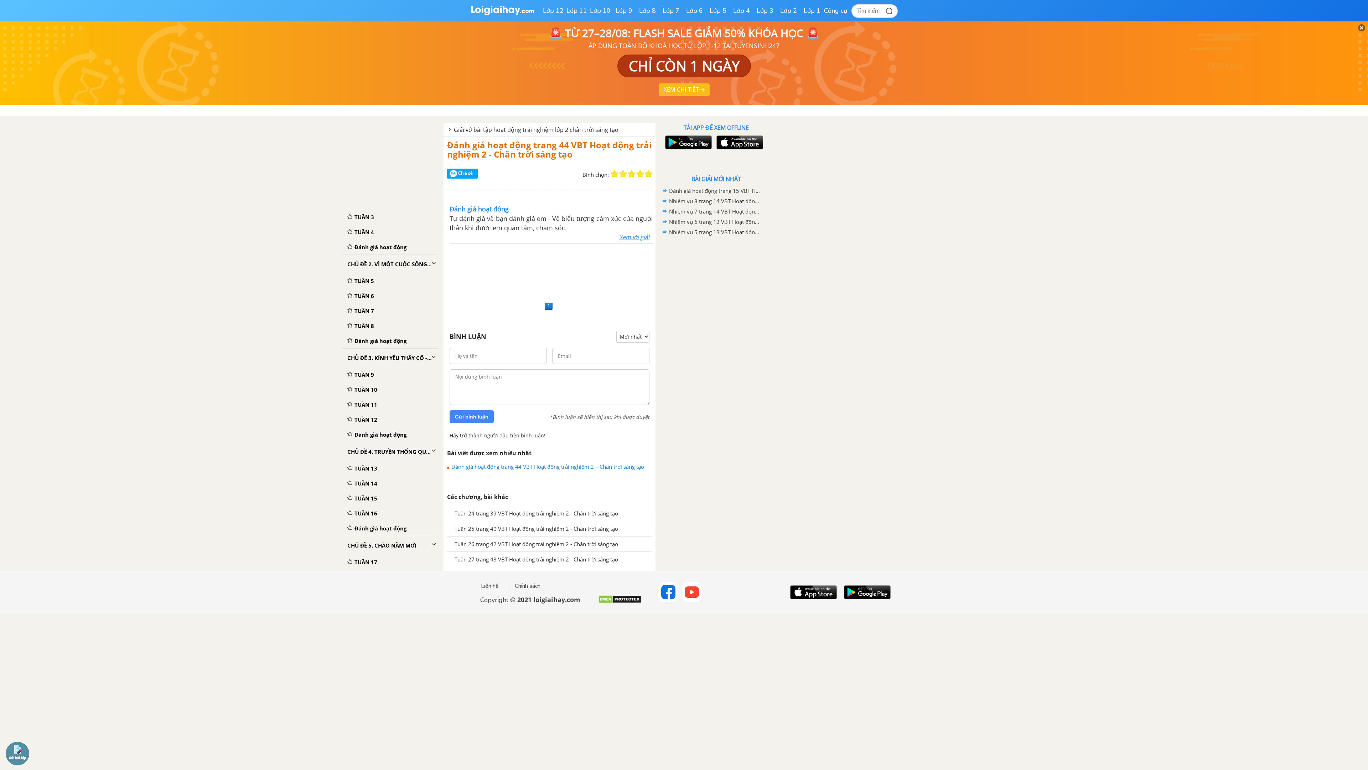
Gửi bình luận (471, 417)
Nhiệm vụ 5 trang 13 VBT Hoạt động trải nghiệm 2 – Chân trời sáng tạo (715, 232)
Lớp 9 (624, 10)
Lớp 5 (718, 10)
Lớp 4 (741, 10)
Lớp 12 (553, 10)
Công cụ (835, 10)
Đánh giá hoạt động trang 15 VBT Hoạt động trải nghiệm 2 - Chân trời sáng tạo (715, 190)
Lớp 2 (788, 10)
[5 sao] (648, 174)
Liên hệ (490, 586)
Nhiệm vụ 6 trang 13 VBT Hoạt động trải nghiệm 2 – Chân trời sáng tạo (715, 221)
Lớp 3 (765, 10)
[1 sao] (614, 174)
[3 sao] (631, 174)
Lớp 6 (694, 10)
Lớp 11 (576, 10)
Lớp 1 (812, 10)
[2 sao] (623, 174)
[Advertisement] (550, 271)
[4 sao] (640, 174)
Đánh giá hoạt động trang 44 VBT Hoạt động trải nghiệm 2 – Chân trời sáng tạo (547, 466)
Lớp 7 (671, 10)
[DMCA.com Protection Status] (619, 602)
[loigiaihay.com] (502, 13)
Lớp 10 (600, 10)
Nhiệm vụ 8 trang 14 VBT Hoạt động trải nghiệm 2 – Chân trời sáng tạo (715, 201)
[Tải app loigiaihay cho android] (687, 142)
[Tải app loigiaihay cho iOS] (739, 142)
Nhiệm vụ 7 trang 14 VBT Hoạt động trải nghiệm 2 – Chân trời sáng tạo (715, 211)
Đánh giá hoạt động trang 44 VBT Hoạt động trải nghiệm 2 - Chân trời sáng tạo (549, 149)
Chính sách (527, 586)
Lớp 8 (647, 10)
